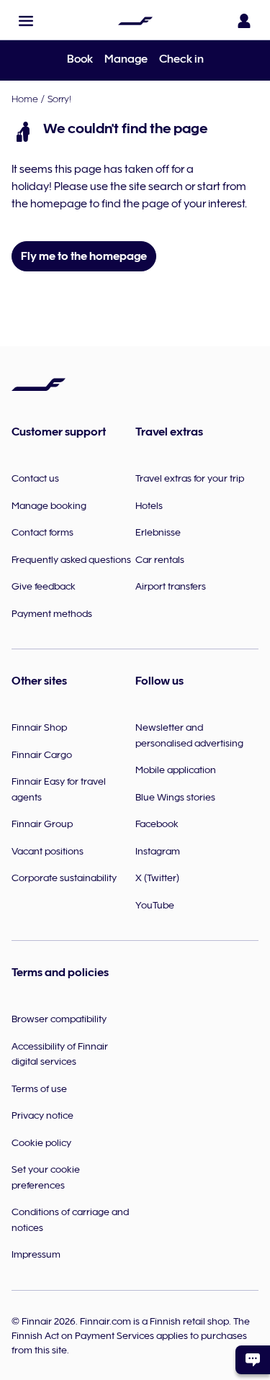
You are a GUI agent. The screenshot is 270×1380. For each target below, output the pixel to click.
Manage (126, 59)
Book (80, 59)
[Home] (135, 21)
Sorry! (59, 98)
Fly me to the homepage (84, 256)
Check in (181, 59)
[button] (26, 20)
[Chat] (252, 1359)
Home (25, 98)
